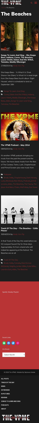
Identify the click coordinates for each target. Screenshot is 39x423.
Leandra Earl (6, 269)
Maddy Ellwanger (19, 98)
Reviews (4, 397)
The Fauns (28, 184)
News (3, 386)
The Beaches (14, 104)
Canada (17, 263)
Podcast (26, 181)
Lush (3, 181)
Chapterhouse (20, 177)
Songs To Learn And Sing (14, 91)
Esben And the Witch (18, 94)
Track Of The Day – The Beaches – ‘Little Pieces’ (19, 229)
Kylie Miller (31, 266)
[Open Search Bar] (31, 3)
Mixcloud (9, 181)
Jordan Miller (21, 266)
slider (8, 101)
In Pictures (5, 394)
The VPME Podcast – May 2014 (15, 145)
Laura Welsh (6, 98)
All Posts (5, 379)
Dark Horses (31, 177)
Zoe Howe (33, 187)
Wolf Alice (24, 187)
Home (3, 7)
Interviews (5, 390)
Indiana (31, 94)
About (3, 409)
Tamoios (4, 104)
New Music (18, 181)
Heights (12, 266)
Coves (6, 94)
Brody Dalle (8, 177)
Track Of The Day (11, 260)
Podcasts (7, 174)
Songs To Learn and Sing (21, 101)
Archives (5, 349)
